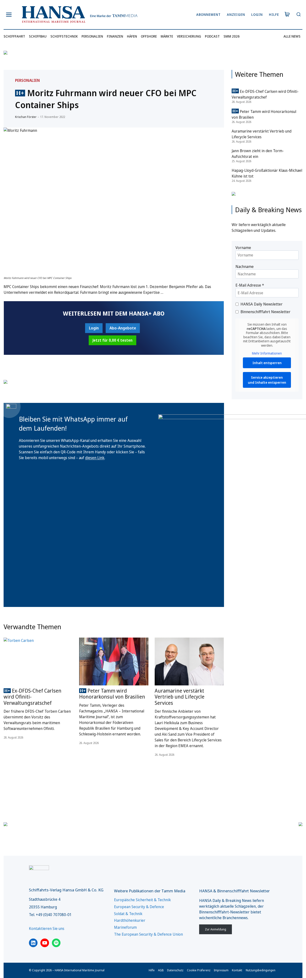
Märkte (167, 36)
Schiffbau (38, 36)
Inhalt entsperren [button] (267, 363)
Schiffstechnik (64, 36)
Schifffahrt (14, 36)
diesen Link (94, 457)
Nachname (244, 266)
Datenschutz (175, 970)
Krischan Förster (26, 117)
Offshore (149, 36)
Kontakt (237, 970)
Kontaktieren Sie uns (46, 928)
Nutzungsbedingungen (260, 970)
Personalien (92, 36)
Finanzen (115, 36)
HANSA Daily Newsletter (261, 304)
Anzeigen (236, 14)
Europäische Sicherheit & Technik (142, 899)
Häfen (132, 36)
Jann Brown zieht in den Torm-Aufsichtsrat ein (258, 153)
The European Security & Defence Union (148, 934)
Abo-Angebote (122, 328)
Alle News (292, 36)
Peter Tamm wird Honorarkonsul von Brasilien (112, 693)
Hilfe (274, 14)
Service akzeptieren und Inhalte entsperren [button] (267, 380)
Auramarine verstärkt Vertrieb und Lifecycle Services (179, 696)
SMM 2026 (232, 36)
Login (257, 14)
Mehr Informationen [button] (267, 353)
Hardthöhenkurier (129, 920)
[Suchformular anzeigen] (298, 15)
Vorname (243, 247)
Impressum (221, 970)
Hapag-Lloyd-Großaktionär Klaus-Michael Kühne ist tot (267, 173)
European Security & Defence (139, 906)
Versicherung (189, 36)
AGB (161, 970)
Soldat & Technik (128, 913)
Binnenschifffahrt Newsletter (265, 311)
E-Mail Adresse (249, 285)
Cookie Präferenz (198, 970)
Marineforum (125, 927)
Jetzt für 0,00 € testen (112, 340)
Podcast (212, 36)
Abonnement (208, 14)
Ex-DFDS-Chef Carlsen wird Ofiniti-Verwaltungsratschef (32, 696)
